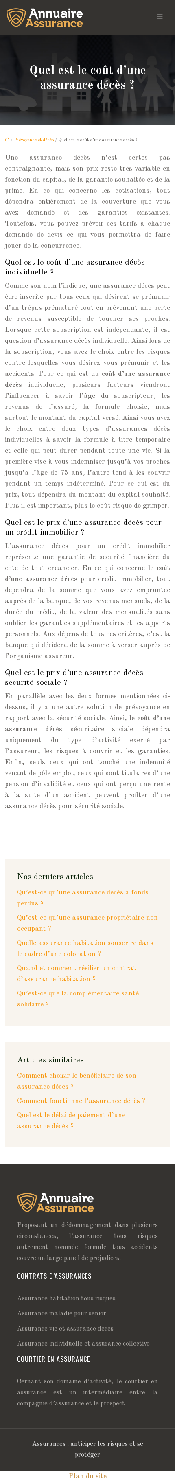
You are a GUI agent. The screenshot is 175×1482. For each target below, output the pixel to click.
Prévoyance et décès (34, 140)
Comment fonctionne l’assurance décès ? (81, 1101)
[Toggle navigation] (160, 17)
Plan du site (88, 1476)
